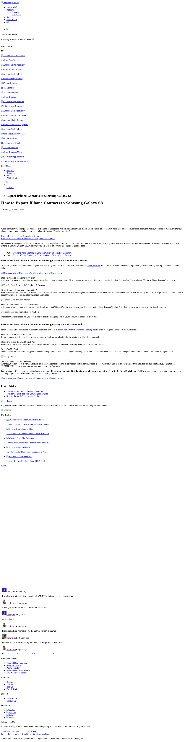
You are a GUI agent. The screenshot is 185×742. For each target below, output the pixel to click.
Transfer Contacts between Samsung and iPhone (27, 394)
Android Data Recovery (17, 663)
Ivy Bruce (8, 401)
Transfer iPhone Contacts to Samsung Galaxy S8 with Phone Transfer (42, 253)
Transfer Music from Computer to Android (25, 391)
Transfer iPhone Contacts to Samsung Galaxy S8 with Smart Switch (42, 255)
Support (10, 17)
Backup (10, 687)
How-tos (15, 12)
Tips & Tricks (12, 689)
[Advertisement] (92, 219)
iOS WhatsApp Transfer (17, 673)
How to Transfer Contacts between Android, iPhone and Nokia (28, 238)
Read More (6, 166)
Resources (11, 10)
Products (10, 7)
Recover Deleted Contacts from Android (24, 396)
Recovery (11, 682)
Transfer (10, 187)
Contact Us (11, 701)
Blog (47, 734)
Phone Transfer (93, 265)
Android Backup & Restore (18, 670)
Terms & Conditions (22, 734)
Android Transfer (14, 665)
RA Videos (16, 15)
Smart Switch (21, 344)
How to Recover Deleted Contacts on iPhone (20, 236)
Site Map (36, 734)
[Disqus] (92, 548)
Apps (42, 734)
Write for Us (12, 19)
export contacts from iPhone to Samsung (75, 330)
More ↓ (4, 466)
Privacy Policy (7, 734)
